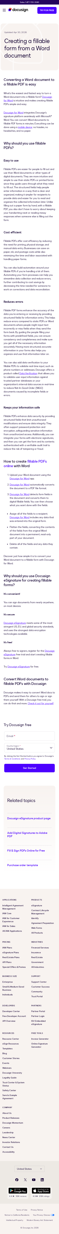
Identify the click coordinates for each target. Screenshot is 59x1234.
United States (24, 1169)
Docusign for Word (13, 112)
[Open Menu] (4, 10)
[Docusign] (18, 10)
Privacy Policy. (30, 759)
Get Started (29, 768)
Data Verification (28, 373)
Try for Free (47, 10)
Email (11, 736)
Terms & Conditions (12, 759)
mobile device (25, 127)
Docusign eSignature (15, 623)
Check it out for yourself (40, 703)
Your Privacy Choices (41, 1215)
